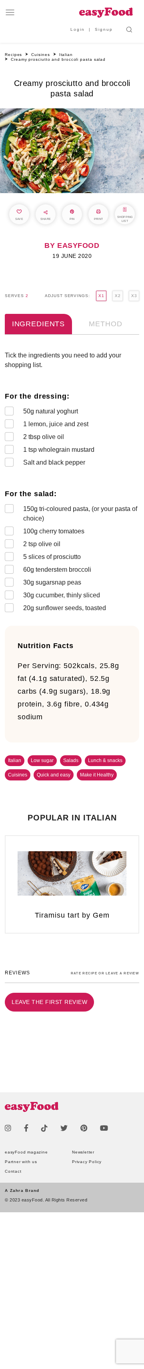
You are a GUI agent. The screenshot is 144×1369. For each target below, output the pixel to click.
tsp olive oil (41, 544)
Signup (104, 29)
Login (77, 29)
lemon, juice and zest (55, 424)
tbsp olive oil (43, 436)
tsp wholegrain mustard (58, 449)
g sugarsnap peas (52, 582)
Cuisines (17, 775)
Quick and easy (53, 775)
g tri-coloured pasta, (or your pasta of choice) (80, 513)
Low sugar (42, 760)
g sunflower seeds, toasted (64, 608)
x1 (101, 295)
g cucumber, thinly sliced (61, 595)
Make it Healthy (97, 775)
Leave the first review (49, 1002)
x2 (117, 295)
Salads (70, 760)
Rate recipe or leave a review (105, 973)
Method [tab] (105, 324)
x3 (134, 295)
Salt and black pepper (54, 462)
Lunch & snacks (105, 760)
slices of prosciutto (52, 556)
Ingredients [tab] (38, 324)
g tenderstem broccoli (57, 569)
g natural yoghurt (50, 411)
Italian (14, 760)
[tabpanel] (72, 483)
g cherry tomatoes (53, 531)
